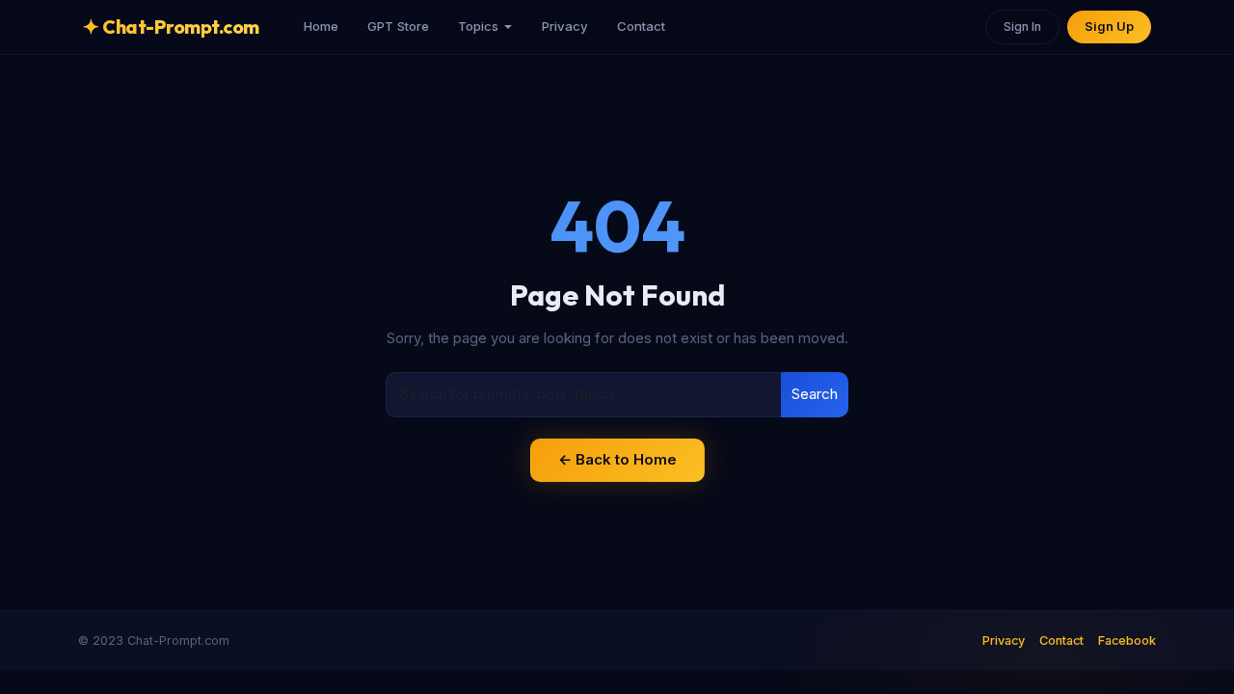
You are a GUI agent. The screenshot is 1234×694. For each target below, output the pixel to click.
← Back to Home (617, 459)
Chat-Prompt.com (171, 26)
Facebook (1127, 640)
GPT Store (398, 26)
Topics (478, 26)
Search (814, 394)
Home (321, 26)
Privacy (565, 26)
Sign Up (1109, 26)
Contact (641, 26)
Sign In (1022, 26)
